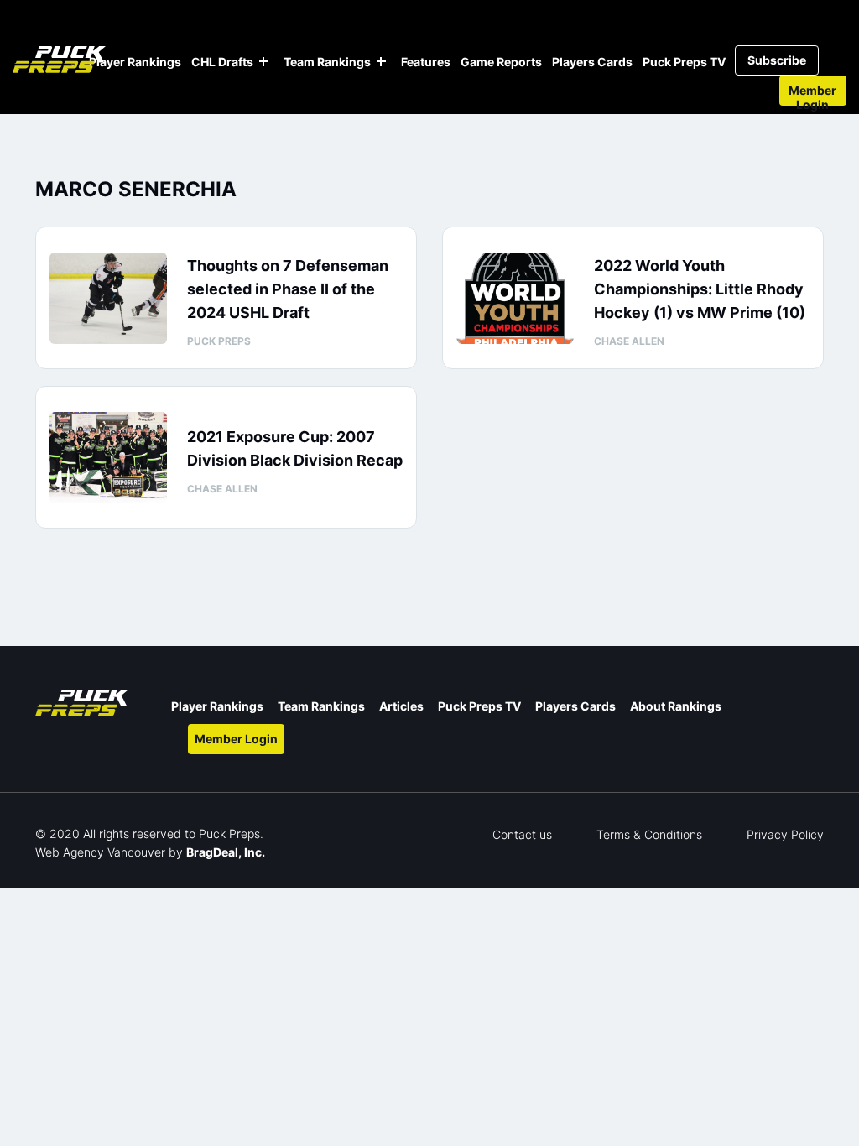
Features (425, 62)
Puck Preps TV (684, 62)
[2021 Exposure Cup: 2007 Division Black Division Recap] (108, 457)
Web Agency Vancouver (100, 852)
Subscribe (776, 60)
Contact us (522, 834)
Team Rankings (327, 62)
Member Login (812, 94)
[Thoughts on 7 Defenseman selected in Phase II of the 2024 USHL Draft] (108, 298)
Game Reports (501, 62)
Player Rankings (135, 62)
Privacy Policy (785, 834)
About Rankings (675, 706)
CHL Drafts (222, 62)
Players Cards (592, 62)
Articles (401, 706)
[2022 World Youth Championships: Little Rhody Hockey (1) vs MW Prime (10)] (515, 298)
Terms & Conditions (649, 834)
